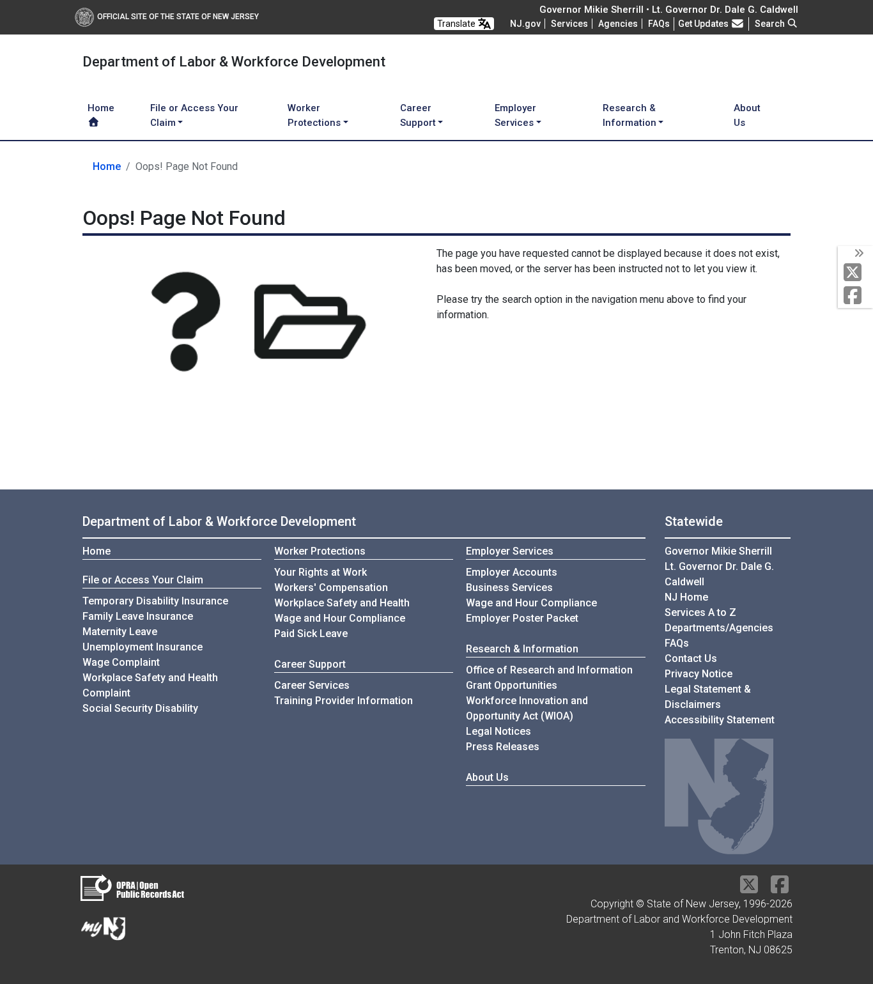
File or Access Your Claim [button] (194, 115)
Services (569, 24)
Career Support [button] (418, 115)
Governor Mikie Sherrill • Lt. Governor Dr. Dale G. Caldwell (668, 9)
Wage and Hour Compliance (339, 618)
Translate (457, 24)
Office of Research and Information (549, 670)
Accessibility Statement (720, 720)
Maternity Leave (119, 632)
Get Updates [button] (704, 24)
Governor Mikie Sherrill (718, 551)
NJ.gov (525, 24)
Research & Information (522, 649)
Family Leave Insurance (137, 616)
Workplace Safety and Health (342, 603)
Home (101, 108)
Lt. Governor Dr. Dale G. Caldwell (719, 574)
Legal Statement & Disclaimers (708, 697)
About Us (747, 115)
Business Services (509, 587)
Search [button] (771, 24)
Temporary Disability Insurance (155, 601)
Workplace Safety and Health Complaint (150, 685)
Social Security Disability (140, 708)
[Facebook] (855, 296)
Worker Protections (320, 551)
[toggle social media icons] (858, 253)
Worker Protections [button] (314, 115)
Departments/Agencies (719, 628)
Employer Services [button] (515, 115)
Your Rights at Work (320, 572)
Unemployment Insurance (142, 647)
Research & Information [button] (629, 115)
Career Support (310, 664)
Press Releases (502, 747)
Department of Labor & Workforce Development (219, 521)
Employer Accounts (511, 572)
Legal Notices (498, 731)
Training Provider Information (343, 701)
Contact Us (691, 658)
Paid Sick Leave (311, 633)
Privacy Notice (698, 674)
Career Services (312, 685)
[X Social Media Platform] (855, 273)
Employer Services (509, 551)
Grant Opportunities (511, 685)
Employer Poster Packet (522, 618)
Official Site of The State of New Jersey (178, 16)
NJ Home (686, 597)
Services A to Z (700, 612)
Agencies (618, 24)
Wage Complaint (121, 662)
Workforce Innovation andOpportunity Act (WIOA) (527, 708)
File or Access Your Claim (142, 580)
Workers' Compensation (331, 587)
